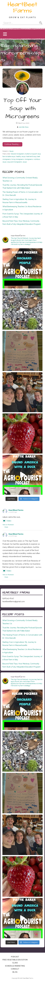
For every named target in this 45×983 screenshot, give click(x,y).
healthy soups (21, 156)
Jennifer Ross (23, 127)
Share (6, 527)
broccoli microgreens (17, 154)
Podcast (15, 957)
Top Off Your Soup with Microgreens (22, 108)
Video (8, 521)
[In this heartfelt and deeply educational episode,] (22, 268)
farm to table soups (9, 156)
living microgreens (18, 159)
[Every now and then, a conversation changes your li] (22, 475)
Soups (11, 151)
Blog (14, 972)
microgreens (29, 159)
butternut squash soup (33, 154)
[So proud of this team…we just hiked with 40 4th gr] (22, 392)
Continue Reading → (12, 144)
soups (25, 162)
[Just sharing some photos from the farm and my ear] (22, 433)
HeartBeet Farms (22, 7)
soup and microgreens (14, 162)
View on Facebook (8, 524)
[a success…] (22, 351)
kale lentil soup (31, 156)
